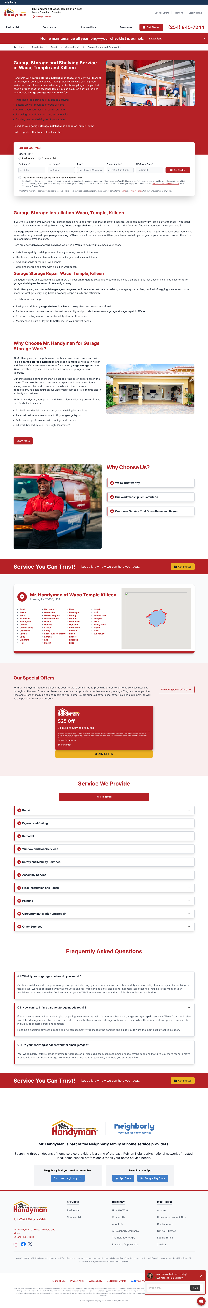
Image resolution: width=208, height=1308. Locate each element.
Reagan (73, 630)
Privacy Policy (136, 191)
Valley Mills (100, 624)
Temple (98, 618)
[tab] (49, 27)
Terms (123, 191)
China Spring (26, 627)
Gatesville (49, 612)
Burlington (25, 621)
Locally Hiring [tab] (195, 12)
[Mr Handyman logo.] (15, 12)
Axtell (23, 609)
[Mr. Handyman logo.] (75, 1128)
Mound (73, 618)
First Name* (24, 164)
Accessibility (95, 1281)
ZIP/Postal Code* (144, 164)
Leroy (47, 630)
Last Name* (54, 164)
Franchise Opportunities (126, 1244)
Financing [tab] (178, 12)
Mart (71, 609)
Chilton (23, 624)
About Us (117, 1224)
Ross (71, 642)
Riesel (72, 633)
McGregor (74, 612)
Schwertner (100, 615)
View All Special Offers (174, 689)
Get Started (179, 170)
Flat (21, 642)
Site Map (162, 1244)
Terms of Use (58, 1281)
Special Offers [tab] (162, 12)
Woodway (99, 633)
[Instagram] (16, 1244)
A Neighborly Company (125, 1230)
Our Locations (165, 1224)
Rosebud (73, 639)
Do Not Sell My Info (116, 1281)
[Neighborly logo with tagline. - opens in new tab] (134, 1128)
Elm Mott (24, 639)
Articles (161, 1210)
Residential (28, 158)
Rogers (73, 636)
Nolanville (74, 621)
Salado (97, 609)
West (96, 630)
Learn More (23, 440)
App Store (125, 1178)
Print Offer (66, 745)
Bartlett (23, 612)
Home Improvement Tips (171, 1217)
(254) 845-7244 (31, 1219)
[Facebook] (23, 1244)
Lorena (48, 636)
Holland (48, 624)
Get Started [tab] (153, 27)
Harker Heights (52, 615)
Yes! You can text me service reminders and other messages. (52, 177)
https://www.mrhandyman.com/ (166, 183)
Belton (23, 615)
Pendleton (74, 627)
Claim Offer (104, 754)
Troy (96, 621)
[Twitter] (30, 1244)
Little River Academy (54, 633)
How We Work (120, 1210)
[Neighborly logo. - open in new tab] (10, 2)
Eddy (22, 636)
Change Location (43, 17)
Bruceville (25, 618)
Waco (97, 627)
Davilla (23, 633)
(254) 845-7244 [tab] (186, 27)
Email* (80, 164)
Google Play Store (155, 1178)
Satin (96, 612)
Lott (46, 639)
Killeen (47, 627)
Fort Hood (49, 609)
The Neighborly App (123, 1237)
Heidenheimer (51, 618)
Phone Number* (114, 164)
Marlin (47, 642)
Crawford (25, 630)
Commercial (49, 158)
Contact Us (118, 1217)
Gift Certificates (166, 1230)
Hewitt (47, 621)
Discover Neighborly (66, 1178)
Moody (72, 615)
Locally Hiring (165, 1237)
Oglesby (73, 624)
